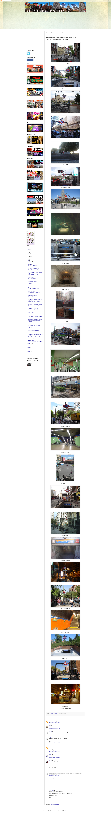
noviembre (30, 263)
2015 (28, 252)
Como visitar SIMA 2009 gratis (33, 278)
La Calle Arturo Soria (31, 322)
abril (29, 350)
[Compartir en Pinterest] (65, 713)
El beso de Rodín (31, 277)
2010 (28, 259)
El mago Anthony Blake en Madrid (33, 330)
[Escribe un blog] (62, 713)
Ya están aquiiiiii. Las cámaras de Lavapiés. (35, 296)
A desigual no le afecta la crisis (33, 269)
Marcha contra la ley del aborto (33, 313)
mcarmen (50, 760)
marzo (29, 351)
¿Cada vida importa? (31, 291)
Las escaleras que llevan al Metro (33, 309)
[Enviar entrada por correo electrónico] (59, 713)
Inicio (66, 802)
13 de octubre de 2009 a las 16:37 (54, 722)
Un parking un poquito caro (32, 295)
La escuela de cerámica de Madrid (33, 280)
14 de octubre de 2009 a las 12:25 (54, 787)
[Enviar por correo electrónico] (61, 713)
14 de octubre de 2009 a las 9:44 (54, 775)
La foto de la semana (31, 312)
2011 (28, 257)
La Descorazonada (31, 340)
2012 (28, 256)
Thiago (50, 737)
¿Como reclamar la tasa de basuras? (34, 287)
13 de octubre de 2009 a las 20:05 (54, 742)
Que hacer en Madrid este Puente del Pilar (35, 324)
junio (29, 347)
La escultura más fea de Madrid (33, 311)
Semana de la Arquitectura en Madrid (34, 336)
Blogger (66, 810)
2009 (28, 260)
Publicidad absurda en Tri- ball (33, 274)
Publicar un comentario (51, 800)
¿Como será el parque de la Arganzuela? (34, 301)
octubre (29, 264)
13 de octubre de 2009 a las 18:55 (54, 734)
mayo (29, 348)
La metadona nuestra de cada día (33, 268)
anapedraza (51, 778)
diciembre (30, 261)
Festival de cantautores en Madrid (33, 305)
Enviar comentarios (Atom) (55, 804)
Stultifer (50, 754)
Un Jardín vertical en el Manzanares (34, 288)
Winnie (50, 725)
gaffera (57, 810)
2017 (28, 249)
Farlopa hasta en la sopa (32, 329)
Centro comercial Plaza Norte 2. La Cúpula (35, 316)
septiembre (30, 343)
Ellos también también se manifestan (34, 292)
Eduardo (50, 731)
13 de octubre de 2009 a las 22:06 (54, 757)
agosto (29, 344)
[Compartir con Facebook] (64, 713)
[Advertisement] (35, 20)
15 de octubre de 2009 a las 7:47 (54, 798)
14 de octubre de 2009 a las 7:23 (54, 768)
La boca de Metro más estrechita (33, 271)
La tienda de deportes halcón (33, 281)
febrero (29, 352)
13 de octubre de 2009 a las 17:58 (54, 728)
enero (29, 354)
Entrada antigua (81, 802)
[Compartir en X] (63, 713)
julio (29, 346)
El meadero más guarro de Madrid (33, 333)
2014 (28, 253)
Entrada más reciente (50, 802)
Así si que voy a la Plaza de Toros (33, 265)
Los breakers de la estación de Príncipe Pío (35, 304)
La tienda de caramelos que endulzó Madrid (35, 341)
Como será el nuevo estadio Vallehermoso (35, 319)
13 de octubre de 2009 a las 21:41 (54, 751)
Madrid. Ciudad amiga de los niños (33, 315)
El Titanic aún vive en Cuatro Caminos (34, 325)
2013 (28, 255)
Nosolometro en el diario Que (33, 308)
